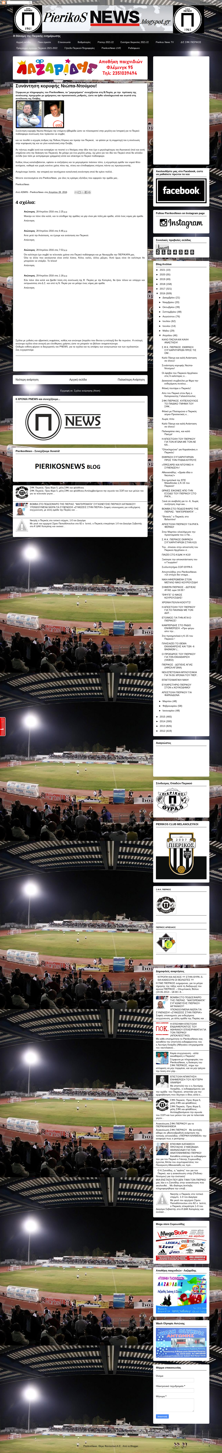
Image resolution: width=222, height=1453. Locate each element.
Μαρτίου (167, 701)
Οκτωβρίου (169, 307)
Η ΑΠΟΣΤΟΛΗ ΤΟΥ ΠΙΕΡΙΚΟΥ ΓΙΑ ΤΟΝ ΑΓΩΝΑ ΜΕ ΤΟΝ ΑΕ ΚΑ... (179, 441)
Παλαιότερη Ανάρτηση (131, 379)
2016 (163, 293)
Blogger (134, 1446)
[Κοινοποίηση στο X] (82, 192)
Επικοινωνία (64, 42)
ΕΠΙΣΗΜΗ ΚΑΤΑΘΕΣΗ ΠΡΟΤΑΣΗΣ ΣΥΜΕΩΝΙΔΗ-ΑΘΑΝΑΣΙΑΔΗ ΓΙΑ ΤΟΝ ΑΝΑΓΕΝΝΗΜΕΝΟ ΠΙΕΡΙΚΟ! (186, 1148)
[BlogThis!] (79, 192)
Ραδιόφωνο (134, 48)
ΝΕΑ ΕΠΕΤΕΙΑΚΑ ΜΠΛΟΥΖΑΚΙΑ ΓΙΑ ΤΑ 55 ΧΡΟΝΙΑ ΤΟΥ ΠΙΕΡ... (180, 674)
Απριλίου (168, 335)
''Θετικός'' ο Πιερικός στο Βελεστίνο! (175, 518)
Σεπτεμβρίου (170, 311)
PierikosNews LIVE (111, 48)
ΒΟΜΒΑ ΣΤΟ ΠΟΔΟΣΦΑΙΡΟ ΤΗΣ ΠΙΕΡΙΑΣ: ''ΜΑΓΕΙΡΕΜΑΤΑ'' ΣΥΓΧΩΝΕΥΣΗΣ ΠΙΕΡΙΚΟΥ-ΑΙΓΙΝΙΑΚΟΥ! (83, 504)
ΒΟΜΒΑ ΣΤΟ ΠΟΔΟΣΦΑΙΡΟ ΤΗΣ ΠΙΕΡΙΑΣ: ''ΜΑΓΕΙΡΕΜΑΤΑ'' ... (180, 510)
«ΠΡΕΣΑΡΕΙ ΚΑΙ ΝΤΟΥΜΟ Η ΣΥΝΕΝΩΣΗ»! (177, 466)
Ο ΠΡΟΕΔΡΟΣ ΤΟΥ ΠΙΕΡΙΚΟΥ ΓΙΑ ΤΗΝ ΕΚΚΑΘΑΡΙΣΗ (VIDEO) (178, 657)
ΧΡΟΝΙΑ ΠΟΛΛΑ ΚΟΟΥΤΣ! (176, 602)
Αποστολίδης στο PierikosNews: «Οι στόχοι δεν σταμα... (179, 573)
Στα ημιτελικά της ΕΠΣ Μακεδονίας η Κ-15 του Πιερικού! (176, 483)
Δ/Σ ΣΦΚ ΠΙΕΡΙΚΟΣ (191, 42)
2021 (163, 269)
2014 (163, 721)
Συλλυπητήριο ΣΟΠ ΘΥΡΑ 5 (177, 567)
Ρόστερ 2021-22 (106, 42)
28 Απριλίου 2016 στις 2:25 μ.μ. (52, 211)
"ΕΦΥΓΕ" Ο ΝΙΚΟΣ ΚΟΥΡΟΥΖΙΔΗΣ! (172, 596)
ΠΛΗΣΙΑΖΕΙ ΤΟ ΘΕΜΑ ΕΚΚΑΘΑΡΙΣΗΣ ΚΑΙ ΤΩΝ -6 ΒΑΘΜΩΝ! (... (178, 646)
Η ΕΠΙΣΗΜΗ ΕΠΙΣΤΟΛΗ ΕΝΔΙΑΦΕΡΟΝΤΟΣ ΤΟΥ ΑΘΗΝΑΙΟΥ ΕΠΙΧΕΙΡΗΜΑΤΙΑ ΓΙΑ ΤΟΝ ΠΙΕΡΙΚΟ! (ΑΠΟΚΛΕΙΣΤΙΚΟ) (188, 1029)
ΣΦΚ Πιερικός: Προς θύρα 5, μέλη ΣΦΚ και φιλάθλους (57, 487)
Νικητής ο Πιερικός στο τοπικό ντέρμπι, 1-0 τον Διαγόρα (58, 520)
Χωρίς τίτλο (168, 419)
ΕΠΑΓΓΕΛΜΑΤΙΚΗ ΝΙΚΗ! (175, 679)
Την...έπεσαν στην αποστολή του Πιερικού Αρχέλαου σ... (180, 548)
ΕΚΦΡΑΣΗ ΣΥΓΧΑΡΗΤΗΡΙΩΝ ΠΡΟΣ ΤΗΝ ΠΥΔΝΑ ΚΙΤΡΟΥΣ (179, 458)
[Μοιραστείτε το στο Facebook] (86, 192)
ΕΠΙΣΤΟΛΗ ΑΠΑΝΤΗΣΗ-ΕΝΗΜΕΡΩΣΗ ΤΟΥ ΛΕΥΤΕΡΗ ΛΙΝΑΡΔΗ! (186, 1079)
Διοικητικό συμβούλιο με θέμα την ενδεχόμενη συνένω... (180, 382)
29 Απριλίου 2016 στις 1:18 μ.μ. (52, 275)
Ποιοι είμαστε (44, 42)
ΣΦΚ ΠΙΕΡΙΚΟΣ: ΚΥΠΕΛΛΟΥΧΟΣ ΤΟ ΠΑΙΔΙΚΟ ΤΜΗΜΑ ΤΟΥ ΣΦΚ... (180, 403)
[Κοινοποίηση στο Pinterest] (89, 192)
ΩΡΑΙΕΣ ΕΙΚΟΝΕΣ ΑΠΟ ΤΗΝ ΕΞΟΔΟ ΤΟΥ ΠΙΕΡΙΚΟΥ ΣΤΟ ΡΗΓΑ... (179, 493)
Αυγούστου (169, 316)
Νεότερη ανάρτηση (27, 379)
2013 (163, 726)
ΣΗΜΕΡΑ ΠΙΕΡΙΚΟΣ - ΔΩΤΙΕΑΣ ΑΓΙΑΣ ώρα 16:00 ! (179, 588)
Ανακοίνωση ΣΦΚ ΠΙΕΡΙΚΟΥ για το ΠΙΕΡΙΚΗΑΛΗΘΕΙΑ (175, 1125)
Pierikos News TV (165, 42)
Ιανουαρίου (169, 710)
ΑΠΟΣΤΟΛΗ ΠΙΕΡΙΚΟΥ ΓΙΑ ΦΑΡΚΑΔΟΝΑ (176, 694)
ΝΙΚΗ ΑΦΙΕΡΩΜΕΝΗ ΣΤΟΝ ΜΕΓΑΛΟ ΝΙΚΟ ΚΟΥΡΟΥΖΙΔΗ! (180, 581)
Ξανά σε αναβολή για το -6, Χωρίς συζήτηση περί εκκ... (180, 502)
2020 (163, 274)
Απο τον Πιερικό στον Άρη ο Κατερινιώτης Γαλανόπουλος (179, 394)
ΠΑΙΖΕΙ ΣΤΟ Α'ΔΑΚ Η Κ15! (176, 554)
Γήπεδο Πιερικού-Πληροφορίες (80, 48)
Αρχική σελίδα (23, 42)
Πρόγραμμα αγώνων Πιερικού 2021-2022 (36, 48)
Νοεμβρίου (169, 302)
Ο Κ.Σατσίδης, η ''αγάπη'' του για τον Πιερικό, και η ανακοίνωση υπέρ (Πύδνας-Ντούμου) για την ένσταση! (179, 1173)
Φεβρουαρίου (170, 705)
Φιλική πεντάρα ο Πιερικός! (176, 388)
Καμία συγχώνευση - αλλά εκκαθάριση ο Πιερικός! (184, 1054)
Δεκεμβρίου (169, 297)
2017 (163, 288)
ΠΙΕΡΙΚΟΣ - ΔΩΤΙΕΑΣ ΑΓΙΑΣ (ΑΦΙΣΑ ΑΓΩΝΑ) (177, 666)
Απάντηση (29, 220)
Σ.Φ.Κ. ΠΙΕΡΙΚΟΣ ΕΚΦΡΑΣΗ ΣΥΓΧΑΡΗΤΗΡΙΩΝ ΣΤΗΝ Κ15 (179, 541)
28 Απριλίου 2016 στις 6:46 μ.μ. (52, 231)
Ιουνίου (167, 326)
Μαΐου (166, 330)
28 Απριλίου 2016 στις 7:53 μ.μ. (52, 250)
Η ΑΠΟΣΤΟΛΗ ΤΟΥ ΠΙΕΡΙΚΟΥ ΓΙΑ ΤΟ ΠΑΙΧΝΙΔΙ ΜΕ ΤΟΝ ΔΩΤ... (178, 610)
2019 (163, 279)
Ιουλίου (167, 321)
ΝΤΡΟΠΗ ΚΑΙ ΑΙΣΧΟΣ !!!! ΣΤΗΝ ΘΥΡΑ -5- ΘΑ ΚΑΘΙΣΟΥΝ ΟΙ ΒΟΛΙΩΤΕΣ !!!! (180, 978)
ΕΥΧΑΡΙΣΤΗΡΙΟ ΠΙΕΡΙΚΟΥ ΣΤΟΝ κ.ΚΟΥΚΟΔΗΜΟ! (176, 686)
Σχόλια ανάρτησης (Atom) (87, 390)
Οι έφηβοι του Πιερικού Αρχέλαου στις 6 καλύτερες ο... (180, 374)
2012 (163, 730)
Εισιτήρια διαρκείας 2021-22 (135, 42)
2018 (163, 284)
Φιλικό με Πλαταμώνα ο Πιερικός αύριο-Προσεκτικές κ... (179, 413)
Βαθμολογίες (84, 42)
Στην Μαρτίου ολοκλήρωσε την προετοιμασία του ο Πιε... (178, 533)
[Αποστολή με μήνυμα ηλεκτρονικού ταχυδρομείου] (76, 192)
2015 (163, 716)
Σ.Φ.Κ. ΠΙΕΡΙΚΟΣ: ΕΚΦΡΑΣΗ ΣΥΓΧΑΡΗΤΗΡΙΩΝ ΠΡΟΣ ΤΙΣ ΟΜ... (179, 350)
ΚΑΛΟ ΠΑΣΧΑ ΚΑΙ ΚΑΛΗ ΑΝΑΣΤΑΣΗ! (175, 341)
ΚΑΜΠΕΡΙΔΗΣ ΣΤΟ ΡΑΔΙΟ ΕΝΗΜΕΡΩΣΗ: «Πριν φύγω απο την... (178, 628)
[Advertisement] (80, 363)
